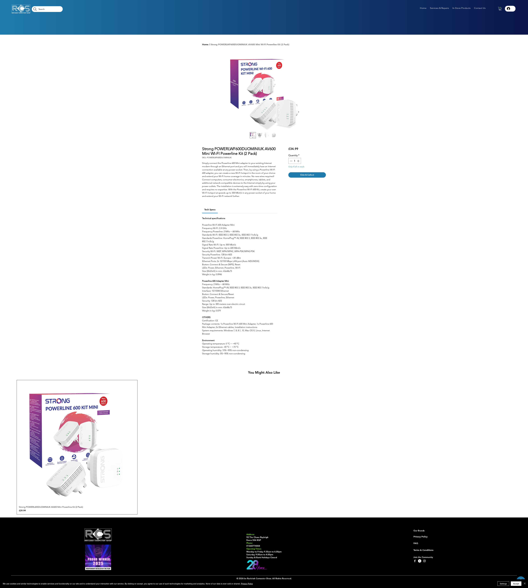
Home (205, 44)
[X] (419, 561)
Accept (516, 583)
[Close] (524, 583)
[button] (439, 8)
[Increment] (298, 161)
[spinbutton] (294, 161)
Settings (503, 583)
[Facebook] (414, 561)
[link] (209, 209)
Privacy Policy (247, 583)
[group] (264, 447)
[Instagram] (424, 561)
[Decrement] (291, 161)
